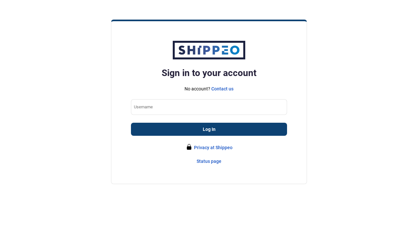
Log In (209, 129)
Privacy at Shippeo (213, 147)
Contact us (222, 88)
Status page (209, 161)
